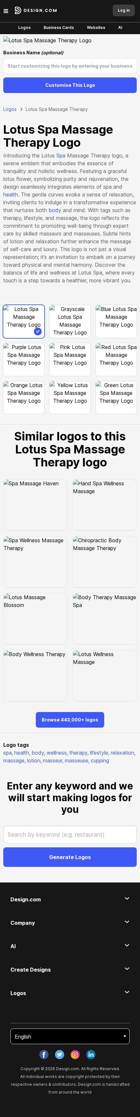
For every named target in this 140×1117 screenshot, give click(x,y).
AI (120, 27)
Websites (96, 27)
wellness (57, 752)
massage (14, 760)
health (10, 194)
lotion (34, 760)
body (55, 210)
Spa (60, 155)
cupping (100, 760)
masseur (53, 760)
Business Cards (59, 27)
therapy (79, 752)
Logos (24, 27)
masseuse (77, 760)
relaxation (123, 752)
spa (8, 752)
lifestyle (99, 752)
